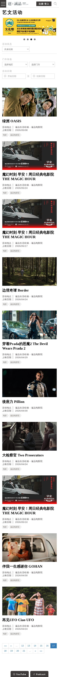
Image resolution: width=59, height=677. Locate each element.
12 (22, 646)
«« (5, 646)
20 (17, 651)
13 (29, 646)
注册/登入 (44, 4)
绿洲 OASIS (11, 121)
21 (24, 651)
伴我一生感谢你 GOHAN (22, 566)
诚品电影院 (14, 135)
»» (41, 651)
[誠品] (18, 3)
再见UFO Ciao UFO (18, 620)
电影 (5, 135)
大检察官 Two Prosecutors (23, 455)
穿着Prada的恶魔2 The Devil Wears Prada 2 (25, 346)
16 (47, 646)
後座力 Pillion (13, 402)
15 (41, 646)
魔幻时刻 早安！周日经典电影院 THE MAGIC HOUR (28, 176)
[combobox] (15, 49)
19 (11, 651)
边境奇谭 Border (15, 290)
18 (5, 651)
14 (35, 646)
